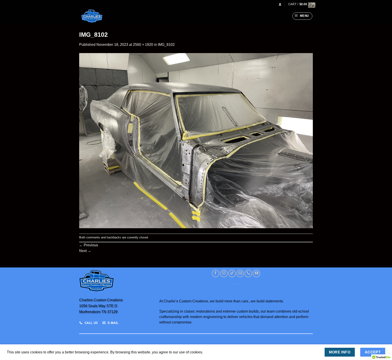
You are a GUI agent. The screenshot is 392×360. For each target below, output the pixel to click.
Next (85, 251)
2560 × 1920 (143, 45)
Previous (88, 245)
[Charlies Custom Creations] (102, 16)
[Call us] (248, 273)
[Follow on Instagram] (224, 273)
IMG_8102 (166, 45)
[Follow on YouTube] (256, 273)
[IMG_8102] (196, 140)
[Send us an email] (240, 273)
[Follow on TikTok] (232, 273)
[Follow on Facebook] (215, 273)
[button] (280, 4)
